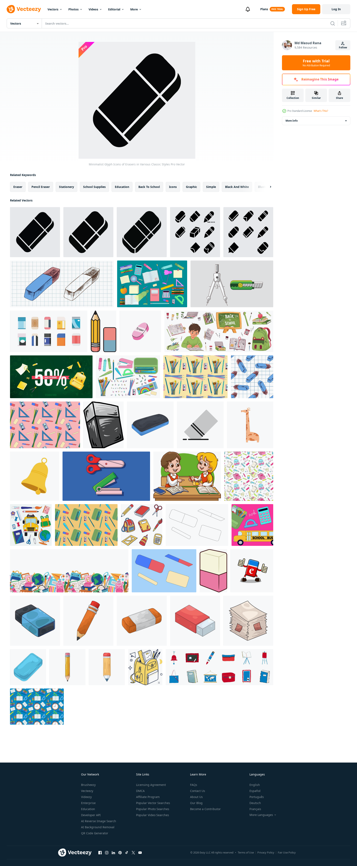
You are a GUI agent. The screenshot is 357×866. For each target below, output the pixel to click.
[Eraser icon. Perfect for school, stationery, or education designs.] (200, 425)
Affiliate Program (148, 797)
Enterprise (88, 803)
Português (256, 797)
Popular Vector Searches (153, 803)
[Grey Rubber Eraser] (103, 425)
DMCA (140, 791)
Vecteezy (87, 791)
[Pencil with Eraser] (107, 667)
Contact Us (197, 791)
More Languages (261, 815)
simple (211, 187)
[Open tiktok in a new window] (126, 852)
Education (88, 809)
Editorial (114, 9)
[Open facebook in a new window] (100, 852)
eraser (17, 187)
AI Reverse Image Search (98, 821)
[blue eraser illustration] (28, 667)
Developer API (91, 815)
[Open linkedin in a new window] (113, 852)
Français (255, 809)
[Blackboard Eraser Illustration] (150, 425)
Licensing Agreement (151, 785)
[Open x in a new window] (133, 852)
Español (255, 791)
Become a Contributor (205, 809)
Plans (264, 9)
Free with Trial (316, 62)
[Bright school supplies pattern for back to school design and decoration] (248, 476)
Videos (93, 9)
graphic (191, 187)
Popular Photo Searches (152, 809)
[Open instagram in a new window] (106, 852)
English (254, 785)
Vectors (53, 9)
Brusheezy (88, 785)
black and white (237, 187)
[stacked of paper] (248, 621)
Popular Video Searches (152, 815)
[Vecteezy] (24, 9)
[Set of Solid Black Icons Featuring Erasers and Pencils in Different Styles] (195, 232)
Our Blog (196, 803)
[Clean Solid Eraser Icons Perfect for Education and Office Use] (142, 232)
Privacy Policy (265, 852)
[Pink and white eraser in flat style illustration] (213, 570)
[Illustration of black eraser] (35, 621)
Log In (336, 9)
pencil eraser (40, 187)
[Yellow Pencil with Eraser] (67, 667)
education (122, 187)
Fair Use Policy (287, 852)
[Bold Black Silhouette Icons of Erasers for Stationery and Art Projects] (88, 232)
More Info (292, 120)
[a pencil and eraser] (88, 621)
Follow (343, 47)
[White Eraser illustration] (195, 621)
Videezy (86, 797)
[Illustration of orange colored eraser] (142, 621)
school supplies (94, 187)
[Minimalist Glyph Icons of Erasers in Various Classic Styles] (35, 232)
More (134, 9)
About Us (196, 797)
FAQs (193, 785)
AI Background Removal (97, 827)
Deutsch (255, 803)
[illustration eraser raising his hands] (251, 570)
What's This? (321, 111)
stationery (66, 187)
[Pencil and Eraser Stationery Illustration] (103, 331)
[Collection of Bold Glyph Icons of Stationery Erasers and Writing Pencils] (248, 232)
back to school (149, 187)
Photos (73, 9)
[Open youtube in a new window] (140, 852)
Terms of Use (246, 852)
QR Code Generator (94, 833)
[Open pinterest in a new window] (120, 852)
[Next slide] (267, 187)
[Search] (332, 23)
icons (173, 187)
